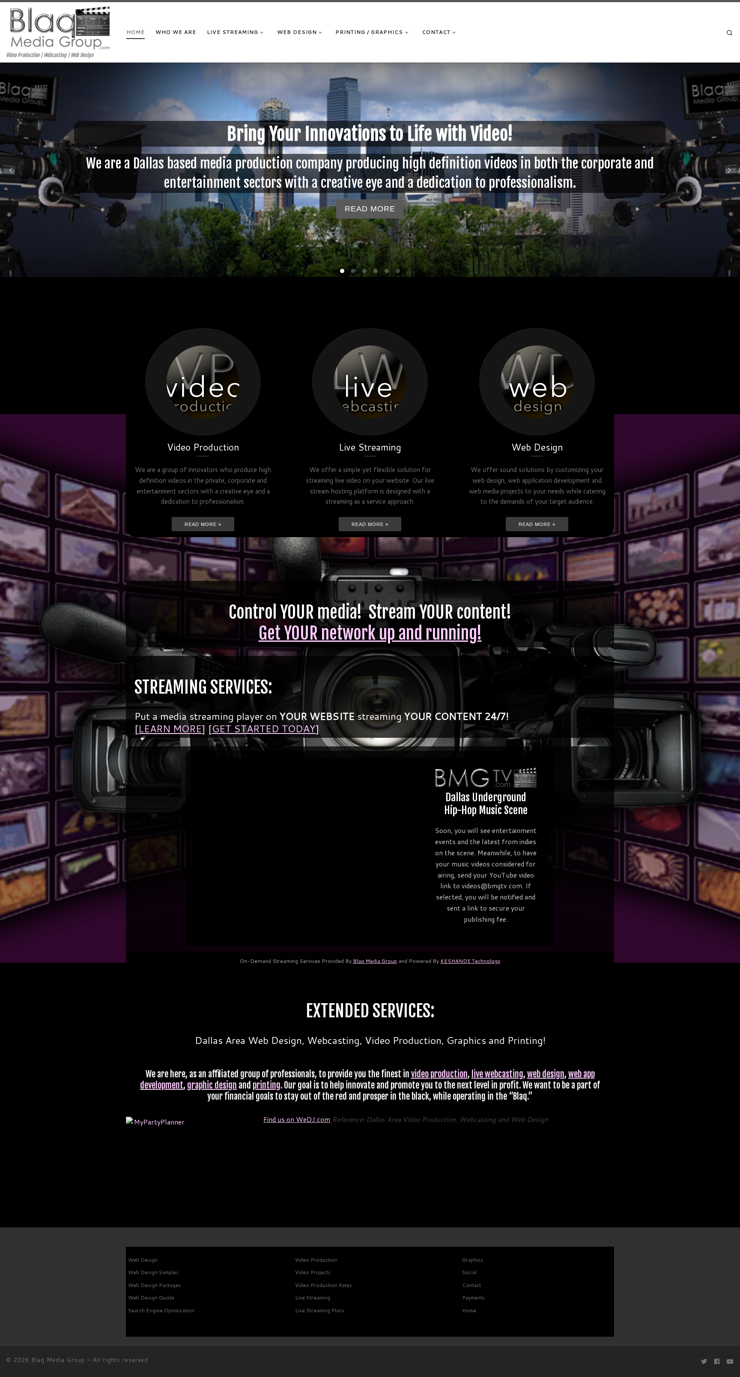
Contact (471, 1285)
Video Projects (313, 1272)
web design (545, 1074)
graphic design (212, 1085)
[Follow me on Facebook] (716, 1362)
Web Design (143, 1259)
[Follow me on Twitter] (704, 1362)
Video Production (316, 1259)
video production (439, 1074)
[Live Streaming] (370, 382)
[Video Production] (203, 382)
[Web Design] (537, 382)
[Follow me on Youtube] (730, 1362)
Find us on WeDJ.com (296, 1119)
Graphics (472, 1259)
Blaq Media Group (375, 961)
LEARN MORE (170, 728)
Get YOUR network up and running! (370, 633)
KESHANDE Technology (470, 961)
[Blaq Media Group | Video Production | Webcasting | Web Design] (59, 27)
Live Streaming (312, 1297)
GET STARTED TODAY (264, 728)
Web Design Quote (151, 1297)
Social (469, 1272)
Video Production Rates (323, 1285)
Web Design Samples (153, 1272)
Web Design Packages (154, 1285)
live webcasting (497, 1074)
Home (469, 1310)
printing (266, 1085)
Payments (473, 1297)
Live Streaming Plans (319, 1310)
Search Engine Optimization (161, 1310)
